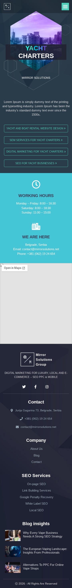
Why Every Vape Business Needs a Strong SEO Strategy (42, 534)
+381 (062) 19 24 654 (36, 253)
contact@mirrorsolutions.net (36, 249)
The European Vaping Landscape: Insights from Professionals (45, 550)
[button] (65, 6)
